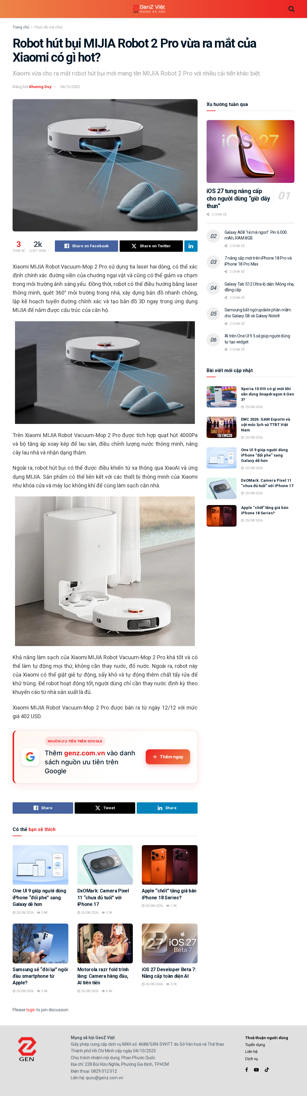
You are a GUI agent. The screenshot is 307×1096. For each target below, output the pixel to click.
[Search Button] (291, 9)
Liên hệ (251, 1051)
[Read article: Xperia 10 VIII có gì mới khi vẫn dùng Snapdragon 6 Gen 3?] (222, 397)
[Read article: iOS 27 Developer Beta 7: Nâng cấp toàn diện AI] (170, 943)
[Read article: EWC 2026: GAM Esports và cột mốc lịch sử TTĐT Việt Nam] (222, 427)
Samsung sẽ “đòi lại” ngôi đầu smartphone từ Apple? (40, 976)
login (30, 1009)
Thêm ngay (171, 757)
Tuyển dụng (255, 1044)
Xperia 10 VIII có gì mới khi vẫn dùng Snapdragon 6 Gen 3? (267, 394)
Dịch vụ (251, 1058)
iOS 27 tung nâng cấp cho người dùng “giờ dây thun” (238, 198)
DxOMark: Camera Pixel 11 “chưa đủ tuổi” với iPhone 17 (103, 897)
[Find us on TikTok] (267, 1070)
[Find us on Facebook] (246, 1069)
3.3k (108, 913)
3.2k (173, 984)
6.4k (108, 991)
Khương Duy (40, 86)
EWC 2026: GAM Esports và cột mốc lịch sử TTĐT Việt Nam (265, 424)
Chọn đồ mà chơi (48, 27)
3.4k (44, 991)
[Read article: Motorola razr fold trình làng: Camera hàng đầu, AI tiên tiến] (105, 943)
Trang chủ (21, 27)
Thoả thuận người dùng (266, 1038)
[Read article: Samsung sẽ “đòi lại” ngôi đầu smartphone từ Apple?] (40, 943)
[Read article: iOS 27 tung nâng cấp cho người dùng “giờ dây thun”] (250, 151)
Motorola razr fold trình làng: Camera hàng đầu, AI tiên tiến (103, 976)
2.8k (44, 913)
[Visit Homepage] (149, 9)
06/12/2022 (70, 86)
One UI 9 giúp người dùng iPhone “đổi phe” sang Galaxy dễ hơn (39, 897)
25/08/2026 (24, 913)
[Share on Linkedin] (191, 246)
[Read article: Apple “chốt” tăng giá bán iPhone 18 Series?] (170, 865)
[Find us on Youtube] (256, 1069)
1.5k (173, 906)
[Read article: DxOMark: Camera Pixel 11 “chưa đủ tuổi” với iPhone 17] (105, 865)
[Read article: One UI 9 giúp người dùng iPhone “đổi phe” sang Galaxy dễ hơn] (40, 865)
